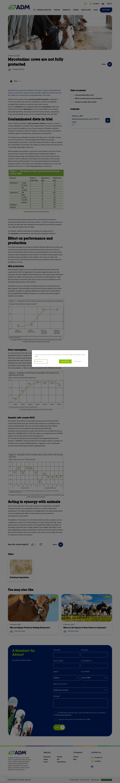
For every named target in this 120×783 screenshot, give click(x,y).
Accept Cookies (65, 361)
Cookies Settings (39, 361)
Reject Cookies (78, 361)
